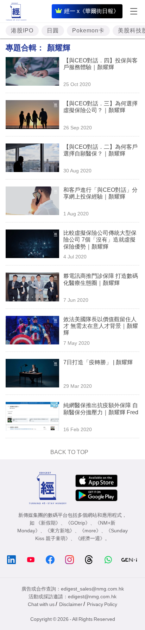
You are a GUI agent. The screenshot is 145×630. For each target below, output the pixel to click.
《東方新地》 (60, 530)
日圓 (53, 30)
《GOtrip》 (77, 523)
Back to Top (69, 452)
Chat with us (41, 604)
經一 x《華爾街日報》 (91, 11)
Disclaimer (70, 604)
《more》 (90, 530)
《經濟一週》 (90, 538)
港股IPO (22, 30)
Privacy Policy (102, 604)
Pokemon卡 (88, 30)
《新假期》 (48, 523)
